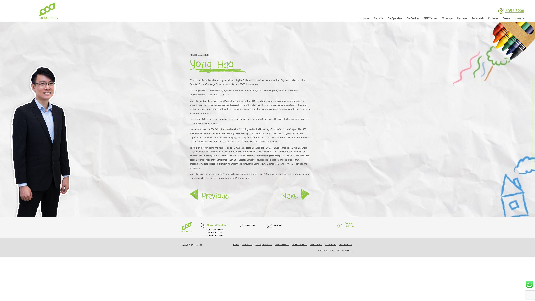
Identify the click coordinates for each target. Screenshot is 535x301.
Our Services (413, 18)
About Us (378, 18)
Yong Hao (212, 64)
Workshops (447, 18)
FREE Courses (430, 18)
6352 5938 (514, 10)
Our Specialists (395, 18)
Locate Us (519, 18)
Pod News (493, 18)
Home (366, 18)
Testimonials (478, 18)
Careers (506, 18)
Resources (462, 18)
